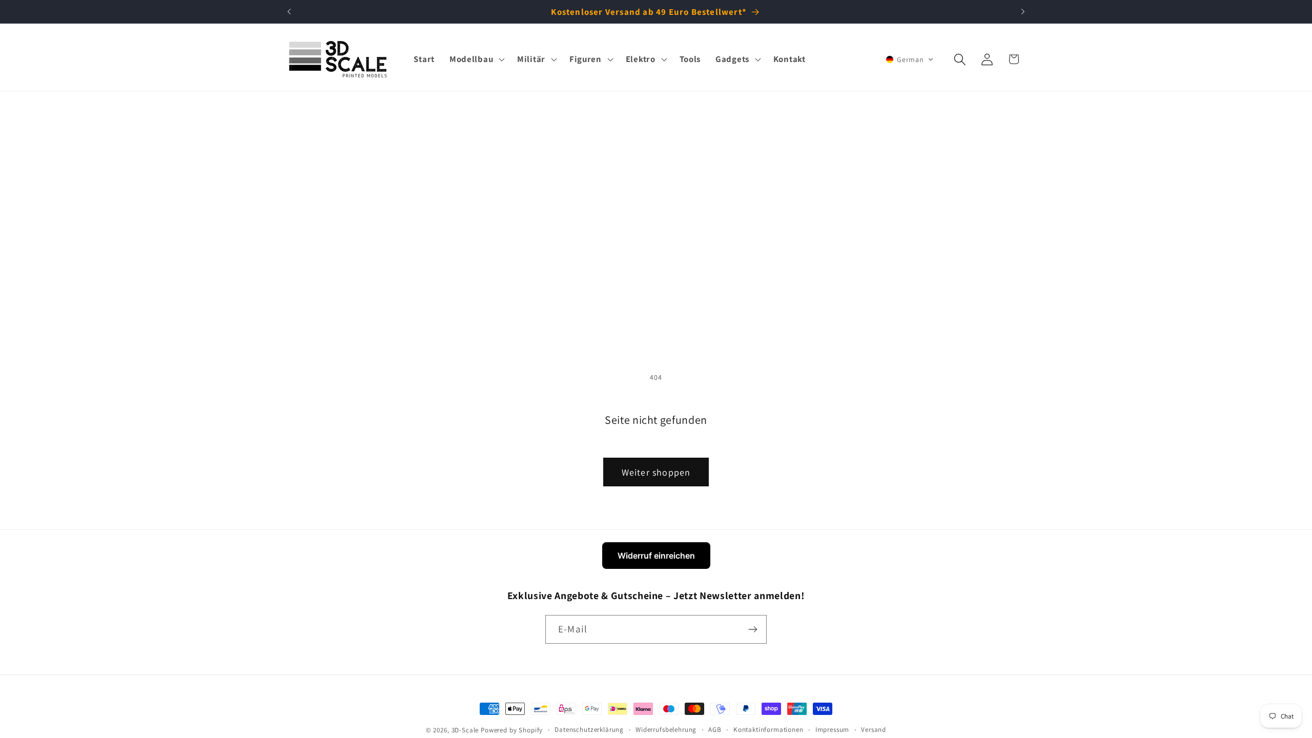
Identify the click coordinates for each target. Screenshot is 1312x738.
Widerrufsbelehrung (666, 729)
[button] (475, 59)
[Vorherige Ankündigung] (289, 12)
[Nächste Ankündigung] (1023, 12)
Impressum (832, 729)
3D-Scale (465, 730)
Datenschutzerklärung (589, 729)
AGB (715, 729)
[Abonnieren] (752, 629)
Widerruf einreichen (656, 555)
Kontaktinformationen (768, 729)
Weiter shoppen (656, 472)
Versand (873, 729)
